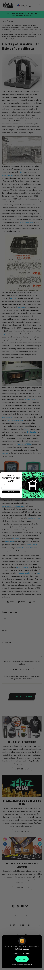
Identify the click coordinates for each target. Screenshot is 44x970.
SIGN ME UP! (11, 491)
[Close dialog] (42, 473)
